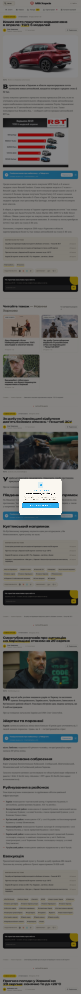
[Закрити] (58, 482)
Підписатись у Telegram (42, 505)
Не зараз (40, 511)
